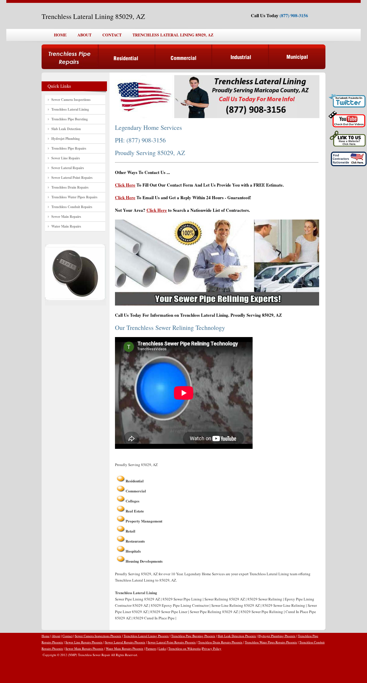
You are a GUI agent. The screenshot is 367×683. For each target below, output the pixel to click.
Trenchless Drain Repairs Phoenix (220, 642)
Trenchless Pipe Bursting (69, 119)
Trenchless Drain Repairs (70, 187)
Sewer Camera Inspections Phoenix (98, 636)
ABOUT (84, 35)
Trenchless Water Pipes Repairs (74, 197)
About (56, 636)
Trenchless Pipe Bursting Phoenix (193, 636)
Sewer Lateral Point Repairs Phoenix (172, 642)
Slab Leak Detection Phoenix (237, 636)
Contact (68, 636)
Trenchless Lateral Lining (70, 109)
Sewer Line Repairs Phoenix (84, 642)
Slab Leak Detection (66, 128)
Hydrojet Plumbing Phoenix (277, 636)
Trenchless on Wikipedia (184, 648)
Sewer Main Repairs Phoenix (84, 648)
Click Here (125, 185)
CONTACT (112, 35)
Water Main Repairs (66, 226)
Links (162, 648)
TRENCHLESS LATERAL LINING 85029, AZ (172, 35)
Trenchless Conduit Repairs (71, 206)
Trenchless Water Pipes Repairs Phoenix (271, 642)
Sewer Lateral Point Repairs (72, 177)
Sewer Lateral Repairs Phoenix (125, 642)
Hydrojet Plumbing (65, 138)
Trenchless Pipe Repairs (68, 148)
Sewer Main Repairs (66, 216)
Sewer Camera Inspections (71, 99)
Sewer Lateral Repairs (67, 167)
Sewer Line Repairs (65, 158)
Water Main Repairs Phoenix (124, 648)
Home (46, 636)
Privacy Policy (211, 648)
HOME (60, 35)
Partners (151, 648)
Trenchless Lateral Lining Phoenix (146, 636)
